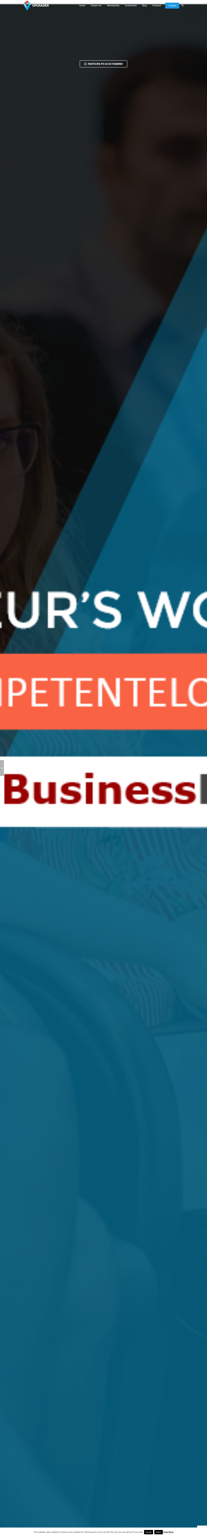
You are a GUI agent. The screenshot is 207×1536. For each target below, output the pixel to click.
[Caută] (182, 5)
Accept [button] (148, 1532)
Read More (168, 1532)
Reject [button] (158, 1532)
